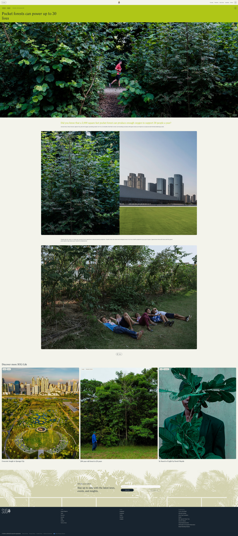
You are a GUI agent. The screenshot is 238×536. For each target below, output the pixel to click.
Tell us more (216, 530)
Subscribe (140, 530)
